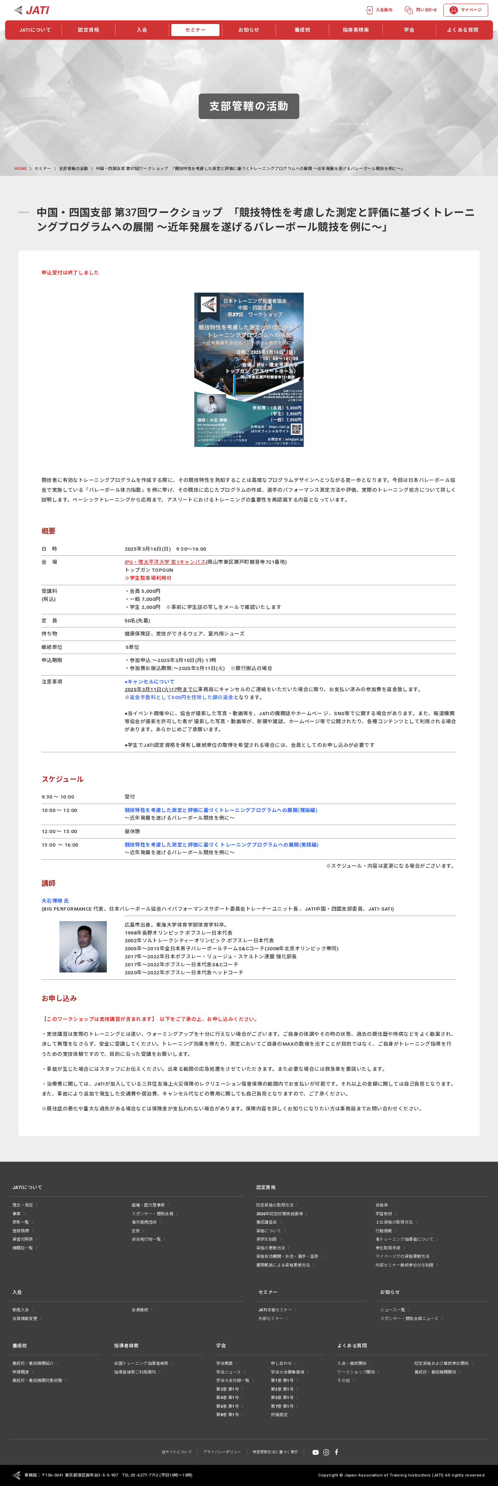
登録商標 (20, 1231)
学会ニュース (228, 1372)
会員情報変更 (24, 1318)
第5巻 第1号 (282, 1397)
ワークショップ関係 (356, 1372)
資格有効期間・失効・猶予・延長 (287, 1256)
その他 (343, 1380)
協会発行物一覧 (146, 1239)
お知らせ (249, 30)
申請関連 (20, 1372)
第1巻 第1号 (282, 1380)
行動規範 (384, 1231)
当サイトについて (177, 1452)
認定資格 (88, 30)
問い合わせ (426, 10)
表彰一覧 (20, 1222)
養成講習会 (266, 1222)
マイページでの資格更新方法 (402, 1256)
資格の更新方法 (270, 1248)
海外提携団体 (144, 1222)
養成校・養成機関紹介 (33, 1363)
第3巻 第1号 (282, 1389)
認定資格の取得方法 (275, 1205)
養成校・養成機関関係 (435, 1372)
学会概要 (224, 1363)
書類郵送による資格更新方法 (283, 1265)
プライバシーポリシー (222, 1452)
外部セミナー (270, 1318)
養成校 (302, 30)
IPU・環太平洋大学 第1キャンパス (165, 562)
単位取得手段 (388, 1248)
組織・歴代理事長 (148, 1205)
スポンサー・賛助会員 (152, 1214)
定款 (136, 1231)
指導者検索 (356, 30)
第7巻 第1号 (282, 1406)
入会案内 (384, 10)
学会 (409, 30)
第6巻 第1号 (227, 1406)
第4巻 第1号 (227, 1397)
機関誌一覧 (22, 1248)
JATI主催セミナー (275, 1310)
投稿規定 (279, 1414)
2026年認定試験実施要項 (279, 1214)
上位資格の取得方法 (394, 1222)
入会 (142, 30)
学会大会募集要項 (287, 1372)
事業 (16, 1214)
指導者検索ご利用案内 (135, 1372)
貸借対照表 (22, 1239)
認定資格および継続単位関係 (441, 1363)
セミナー (195, 30)
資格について (268, 1231)
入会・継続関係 (351, 1363)
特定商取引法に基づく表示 (275, 1452)
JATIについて (35, 30)
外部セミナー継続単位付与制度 (405, 1265)
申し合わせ (281, 1363)
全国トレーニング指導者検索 (141, 1363)
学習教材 (384, 1214)
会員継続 (140, 1310)
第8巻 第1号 (227, 1414)
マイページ (471, 10)
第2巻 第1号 (227, 1389)
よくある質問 (462, 30)
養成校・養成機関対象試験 (37, 1380)
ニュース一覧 (392, 1310)
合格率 (382, 1205)
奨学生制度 (266, 1239)
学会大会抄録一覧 (232, 1380)
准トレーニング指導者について (405, 1239)
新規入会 (20, 1310)
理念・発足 (22, 1205)
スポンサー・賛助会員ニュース (409, 1318)
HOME (21, 168)
